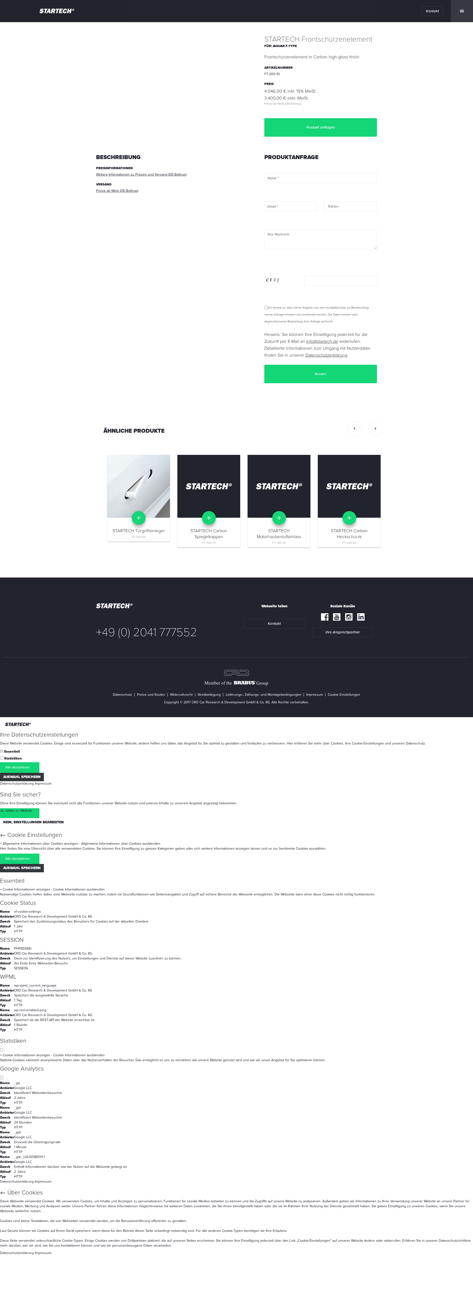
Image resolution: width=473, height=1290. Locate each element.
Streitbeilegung (209, 695)
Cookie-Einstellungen (368, 743)
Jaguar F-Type (284, 46)
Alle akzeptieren (17, 767)
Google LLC (23, 1088)
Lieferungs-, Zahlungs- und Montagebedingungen (263, 695)
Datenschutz (122, 695)
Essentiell (12, 751)
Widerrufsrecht (181, 695)
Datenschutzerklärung (17, 783)
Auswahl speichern (22, 777)
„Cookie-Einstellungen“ (314, 1241)
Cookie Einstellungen (344, 695)
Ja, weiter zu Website (16, 811)
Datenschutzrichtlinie (455, 1241)
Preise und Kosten (151, 695)
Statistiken (13, 758)
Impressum (314, 695)
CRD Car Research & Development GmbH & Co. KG (53, 916)
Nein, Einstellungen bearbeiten (33, 822)
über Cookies (333, 743)
